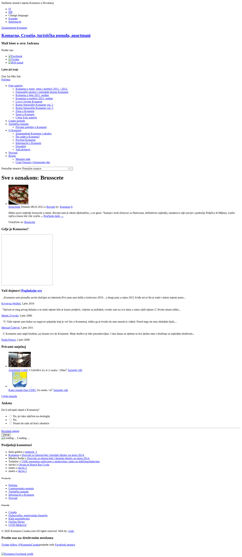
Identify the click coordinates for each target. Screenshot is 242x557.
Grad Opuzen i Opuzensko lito (33, 162)
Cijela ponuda (9, 396)
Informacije (15, 21)
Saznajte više (75, 370)
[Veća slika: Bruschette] (19, 203)
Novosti (13, 152)
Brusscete (29, 222)
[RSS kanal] (16, 62)
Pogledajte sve (31, 290)
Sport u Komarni (25, 114)
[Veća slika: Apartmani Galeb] (20, 366)
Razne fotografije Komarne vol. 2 (34, 104)
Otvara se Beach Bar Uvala (34, 464)
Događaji (21, 146)
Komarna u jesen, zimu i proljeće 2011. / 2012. (42, 88)
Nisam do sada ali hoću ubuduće (31, 423)
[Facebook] (15, 56)
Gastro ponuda (17, 120)
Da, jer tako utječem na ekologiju (31, 416)
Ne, (15, 419)
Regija (12, 155)
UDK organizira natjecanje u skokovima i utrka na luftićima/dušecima (61, 461)
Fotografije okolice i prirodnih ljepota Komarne (42, 92)
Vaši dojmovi (23, 149)
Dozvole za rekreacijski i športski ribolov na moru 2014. (53, 455)
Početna (5, 79)
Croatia (13, 512)
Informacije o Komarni (28, 143)
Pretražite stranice (11, 168)
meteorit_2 (31, 451)
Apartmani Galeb (18, 370)
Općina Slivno (17, 521)
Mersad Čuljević (10, 327)
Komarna (65, 206)
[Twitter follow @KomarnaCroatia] (14, 59)
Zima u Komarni (25, 111)
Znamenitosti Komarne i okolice (34, 133)
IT (10, 8)
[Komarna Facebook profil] (17, 553)
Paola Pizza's (8, 339)
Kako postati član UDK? (22, 390)
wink (71, 531)
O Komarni (15, 130)
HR (11, 12)
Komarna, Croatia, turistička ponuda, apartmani (46, 35)
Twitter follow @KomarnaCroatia (20, 544)
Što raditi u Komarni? (28, 136)
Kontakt (13, 18)
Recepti (50, 206)
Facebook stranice (65, 544)
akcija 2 (22, 467)
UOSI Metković (18, 524)
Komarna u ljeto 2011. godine (32, 95)
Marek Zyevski (9, 315)
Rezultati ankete (10, 431)
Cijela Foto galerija (26, 117)
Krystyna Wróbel (11, 303)
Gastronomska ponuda (21, 488)
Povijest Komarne (26, 139)
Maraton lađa (23, 159)
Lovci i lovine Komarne (29, 101)
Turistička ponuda (19, 123)
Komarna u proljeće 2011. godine (34, 98)
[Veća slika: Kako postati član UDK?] (20, 386)
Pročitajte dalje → (54, 216)
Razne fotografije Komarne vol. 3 (34, 107)
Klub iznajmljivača (19, 518)
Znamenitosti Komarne (14, 27)
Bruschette (14, 206)
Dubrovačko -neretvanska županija (28, 515)
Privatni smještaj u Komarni (31, 127)
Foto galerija (15, 85)
